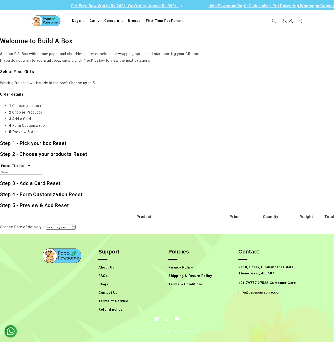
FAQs (102, 276)
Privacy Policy (180, 267)
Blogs (103, 284)
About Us (106, 267)
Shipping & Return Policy (190, 276)
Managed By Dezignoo (183, 331)
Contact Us (107, 293)
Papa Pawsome (157, 331)
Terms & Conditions (185, 284)
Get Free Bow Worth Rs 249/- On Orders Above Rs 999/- (118, 5)
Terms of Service (113, 301)
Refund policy (110, 309)
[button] (78, 21)
